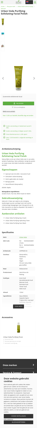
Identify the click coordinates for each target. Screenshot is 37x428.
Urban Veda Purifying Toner (13, 337)
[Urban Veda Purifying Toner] (18, 327)
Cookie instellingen (18, 416)
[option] (3, 22)
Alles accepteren (18, 422)
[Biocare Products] (18, 3)
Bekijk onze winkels (9, 111)
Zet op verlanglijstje (19, 107)
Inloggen (19, 103)
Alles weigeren (8, 419)
